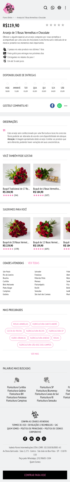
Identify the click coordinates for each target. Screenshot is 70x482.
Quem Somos (35, 461)
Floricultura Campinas (16, 400)
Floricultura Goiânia (17, 390)
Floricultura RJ (46, 397)
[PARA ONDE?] (45, 8)
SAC (56, 424)
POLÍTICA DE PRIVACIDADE (32, 428)
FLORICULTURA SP (56, 330)
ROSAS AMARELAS (20, 324)
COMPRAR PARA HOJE (35, 475)
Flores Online (7, 17)
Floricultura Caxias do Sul (47, 394)
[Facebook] (25, 440)
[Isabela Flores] (35, 415)
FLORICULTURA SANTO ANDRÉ (44, 324)
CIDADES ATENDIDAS (21, 263)
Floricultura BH (17, 394)
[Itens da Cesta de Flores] (59, 8)
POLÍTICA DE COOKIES (54, 428)
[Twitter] (38, 439)
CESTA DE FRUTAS (14, 330)
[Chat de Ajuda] (52, 7)
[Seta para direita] (66, 67)
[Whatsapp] (44, 440)
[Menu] (65, 8)
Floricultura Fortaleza (16, 397)
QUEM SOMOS (13, 428)
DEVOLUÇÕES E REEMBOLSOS (40, 424)
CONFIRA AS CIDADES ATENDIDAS (35, 421)
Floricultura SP (47, 387)
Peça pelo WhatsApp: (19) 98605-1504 (35, 458)
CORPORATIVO (35, 431)
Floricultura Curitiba (16, 387)
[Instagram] (31, 440)
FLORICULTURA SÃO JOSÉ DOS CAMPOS (35, 344)
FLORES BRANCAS (18, 337)
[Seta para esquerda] (3, 67)
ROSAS (56, 337)
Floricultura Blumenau (46, 390)
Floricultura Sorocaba (47, 400)
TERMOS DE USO (19, 424)
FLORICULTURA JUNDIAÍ (39, 337)
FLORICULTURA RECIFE (35, 330)
